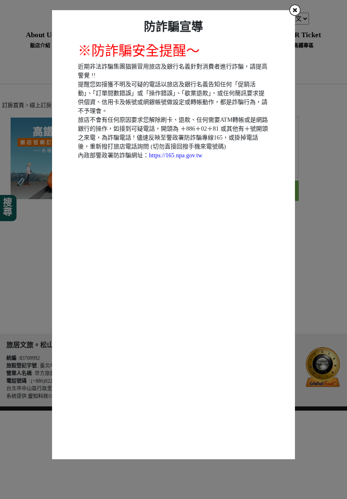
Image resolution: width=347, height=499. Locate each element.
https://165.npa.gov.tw (175, 155)
